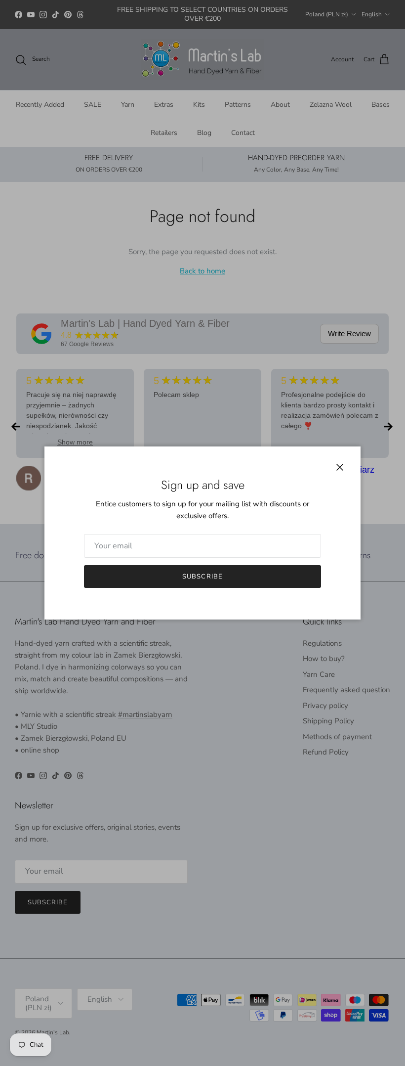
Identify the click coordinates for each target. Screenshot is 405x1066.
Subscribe (202, 576)
